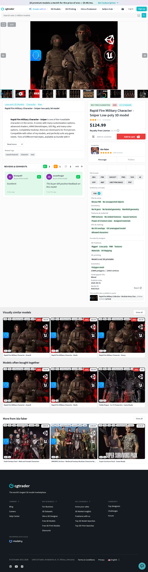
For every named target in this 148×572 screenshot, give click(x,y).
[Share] (136, 168)
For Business (47, 506)
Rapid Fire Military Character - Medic (64, 405)
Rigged (95, 246)
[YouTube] (16, 566)
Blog (11, 506)
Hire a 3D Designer (50, 516)
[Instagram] (22, 566)
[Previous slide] (3, 55)
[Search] (144, 15)
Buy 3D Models (48, 501)
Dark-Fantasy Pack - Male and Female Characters (21, 461)
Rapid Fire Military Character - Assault (17, 405)
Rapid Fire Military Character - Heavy (112, 355)
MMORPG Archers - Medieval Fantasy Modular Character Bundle (74, 461)
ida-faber (104, 149)
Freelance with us (82, 516)
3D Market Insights (83, 511)
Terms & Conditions (86, 559)
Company (13, 501)
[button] (138, 15)
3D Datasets (47, 511)
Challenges (113, 511)
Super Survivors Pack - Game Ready (112, 461)
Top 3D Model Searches (85, 521)
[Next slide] (144, 55)
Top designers (114, 506)
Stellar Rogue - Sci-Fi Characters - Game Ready (116, 405)
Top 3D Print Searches (84, 525)
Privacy (101, 559)
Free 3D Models (48, 521)
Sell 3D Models (81, 501)
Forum (111, 515)
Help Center (14, 516)
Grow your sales (82, 506)
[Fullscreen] (3, 24)
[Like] (97, 168)
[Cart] (122, 9)
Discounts (46, 530)
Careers (12, 511)
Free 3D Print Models (51, 525)
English (112, 559)
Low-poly (103, 246)
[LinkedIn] (11, 566)
